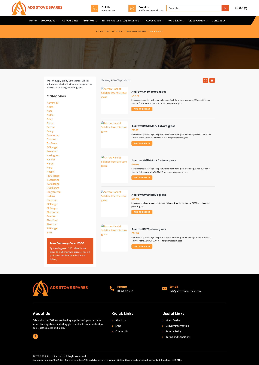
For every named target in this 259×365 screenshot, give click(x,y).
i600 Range (53, 184)
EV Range (52, 147)
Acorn (50, 107)
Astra (50, 123)
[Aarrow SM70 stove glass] (114, 238)
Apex (49, 111)
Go (225, 8)
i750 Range (53, 188)
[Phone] (112, 288)
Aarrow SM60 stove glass (148, 195)
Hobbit (50, 172)
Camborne (52, 135)
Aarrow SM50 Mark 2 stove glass (153, 160)
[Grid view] (205, 80)
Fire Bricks (88, 20)
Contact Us (219, 20)
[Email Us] (132, 8)
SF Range (52, 208)
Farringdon (53, 155)
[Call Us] (94, 8)
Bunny (50, 131)
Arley (50, 119)
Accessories (153, 20)
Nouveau (52, 200)
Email (174, 287)
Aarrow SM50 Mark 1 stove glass (153, 126)
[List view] (212, 80)
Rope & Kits (175, 20)
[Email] (164, 288)
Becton (51, 127)
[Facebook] (35, 336)
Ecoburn (51, 139)
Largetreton (54, 192)
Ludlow (51, 196)
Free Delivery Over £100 (67, 243)
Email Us (144, 7)
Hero (49, 168)
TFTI (49, 232)
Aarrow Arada (137, 31)
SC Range (52, 204)
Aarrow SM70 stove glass (148, 229)
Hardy (50, 163)
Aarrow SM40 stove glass (148, 92)
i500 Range (53, 180)
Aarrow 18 (52, 103)
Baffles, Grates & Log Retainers (120, 20)
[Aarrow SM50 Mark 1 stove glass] (114, 134)
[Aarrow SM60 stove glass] (114, 203)
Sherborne (52, 212)
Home (33, 20)
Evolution (52, 151)
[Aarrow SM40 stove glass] (114, 100)
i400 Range (53, 176)
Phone (122, 287)
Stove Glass (48, 20)
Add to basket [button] (142, 109)
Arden (50, 115)
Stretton (52, 224)
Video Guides (197, 20)
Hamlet (51, 159)
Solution (51, 216)
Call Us (105, 7)
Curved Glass (70, 20)
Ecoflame (52, 143)
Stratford (52, 220)
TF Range (52, 228)
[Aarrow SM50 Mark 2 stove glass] (114, 169)
